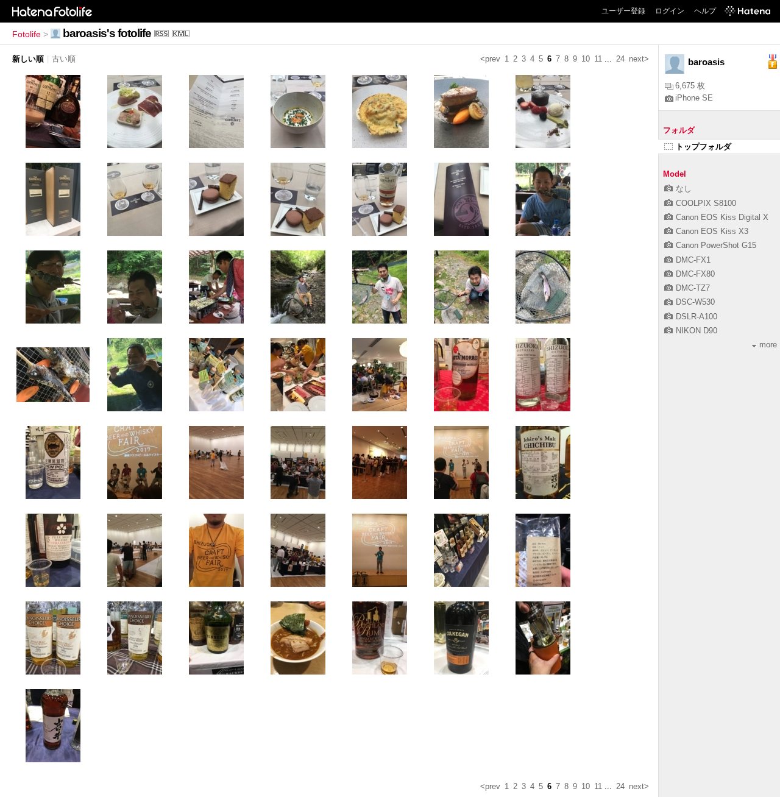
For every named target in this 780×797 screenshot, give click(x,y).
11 (598, 58)
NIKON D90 (696, 330)
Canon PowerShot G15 (716, 245)
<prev (490, 58)
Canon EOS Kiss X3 (712, 231)
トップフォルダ (703, 146)
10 (585, 58)
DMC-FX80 (695, 273)
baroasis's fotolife (107, 33)
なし (684, 188)
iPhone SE (694, 97)
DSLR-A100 (696, 316)
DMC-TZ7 (693, 287)
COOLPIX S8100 (706, 203)
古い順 (64, 58)
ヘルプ (705, 11)
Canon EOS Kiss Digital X (722, 217)
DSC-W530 (695, 301)
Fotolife (26, 34)
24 (620, 58)
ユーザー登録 (623, 11)
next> (639, 58)
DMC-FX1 (693, 259)
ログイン (669, 11)
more (768, 344)
